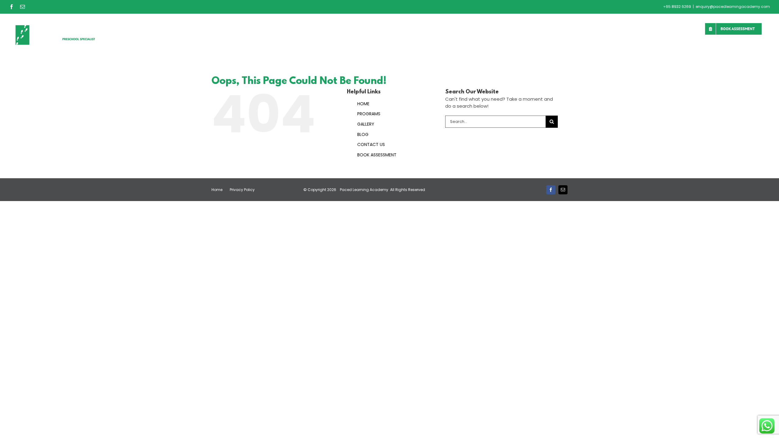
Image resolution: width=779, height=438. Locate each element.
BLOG (363, 134)
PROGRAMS (368, 114)
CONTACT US (371, 144)
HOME (363, 104)
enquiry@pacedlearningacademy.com (733, 6)
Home (216, 189)
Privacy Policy (242, 189)
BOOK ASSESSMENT (376, 155)
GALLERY (365, 124)
